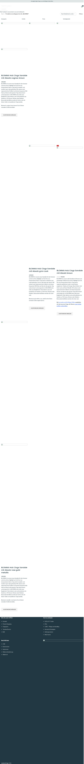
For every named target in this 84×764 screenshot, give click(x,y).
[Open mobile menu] (1, 6)
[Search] (4, 6)
